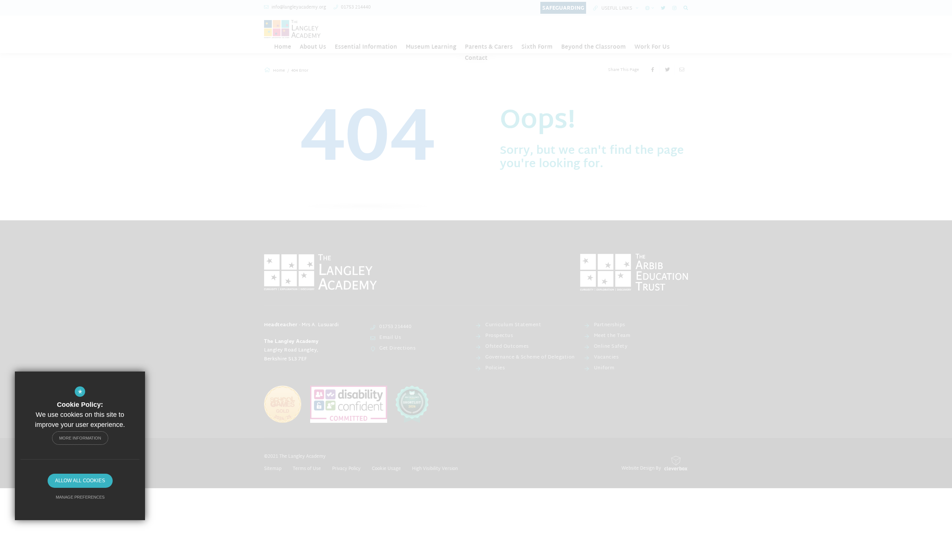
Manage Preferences (80, 497)
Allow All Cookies (80, 480)
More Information (80, 438)
